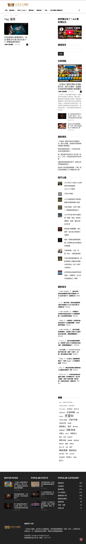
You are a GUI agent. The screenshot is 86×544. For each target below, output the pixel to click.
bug (60, 402)
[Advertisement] (57, 5)
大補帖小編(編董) (8, 44)
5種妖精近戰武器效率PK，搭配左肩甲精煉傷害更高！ (69, 163)
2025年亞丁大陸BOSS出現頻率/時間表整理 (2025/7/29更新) (73, 186)
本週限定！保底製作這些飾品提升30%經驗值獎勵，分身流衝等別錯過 (69, 314)
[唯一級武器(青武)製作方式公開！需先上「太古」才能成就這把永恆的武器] (62, 116)
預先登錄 (61, 454)
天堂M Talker (21, 10)
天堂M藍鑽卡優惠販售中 (56, 10)
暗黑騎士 (62, 426)
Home (6, 15)
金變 (67, 447)
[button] (79, 10)
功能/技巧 (62, 412)
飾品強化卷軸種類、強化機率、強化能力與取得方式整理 (72, 232)
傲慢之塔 (76, 409)
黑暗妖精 (62, 457)
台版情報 (71, 412)
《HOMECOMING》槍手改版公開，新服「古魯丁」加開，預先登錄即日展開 (69, 352)
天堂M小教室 (63, 420)
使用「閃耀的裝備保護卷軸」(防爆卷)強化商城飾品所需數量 (72, 243)
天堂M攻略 (73, 420)
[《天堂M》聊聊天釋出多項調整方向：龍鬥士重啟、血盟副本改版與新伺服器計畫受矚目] (70, 73)
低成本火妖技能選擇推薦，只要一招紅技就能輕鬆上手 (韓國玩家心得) (75, 126)
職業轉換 (70, 440)
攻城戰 (69, 423)
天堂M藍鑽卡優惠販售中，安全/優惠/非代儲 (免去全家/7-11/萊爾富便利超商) (15, 39)
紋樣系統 (69, 437)
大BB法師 (62, 350)
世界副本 (69, 409)
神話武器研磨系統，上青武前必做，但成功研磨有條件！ (69, 150)
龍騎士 (75, 457)
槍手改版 (75, 427)
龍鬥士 (61, 460)
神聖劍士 (73, 433)
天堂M (69, 416)
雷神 (70, 447)
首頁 (6, 10)
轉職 (66, 444)
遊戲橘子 (71, 444)
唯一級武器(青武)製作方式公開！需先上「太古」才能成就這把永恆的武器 (75, 116)
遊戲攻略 (39, 10)
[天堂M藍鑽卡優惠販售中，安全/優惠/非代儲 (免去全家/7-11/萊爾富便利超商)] (16, 29)
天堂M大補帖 (68, 194)
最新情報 (11, 10)
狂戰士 (61, 433)
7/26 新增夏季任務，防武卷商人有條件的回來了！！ (47, 494)
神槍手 (67, 433)
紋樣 (64, 437)
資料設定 (76, 440)
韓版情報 (63, 450)
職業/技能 (62, 440)
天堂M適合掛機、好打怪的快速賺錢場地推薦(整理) (48, 484)
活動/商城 (70, 430)
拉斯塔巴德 (62, 423)
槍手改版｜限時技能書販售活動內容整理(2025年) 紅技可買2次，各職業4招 (68, 293)
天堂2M (61, 416)
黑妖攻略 (72, 454)
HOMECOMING (63, 405)
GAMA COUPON (67, 402)
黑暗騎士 (69, 457)
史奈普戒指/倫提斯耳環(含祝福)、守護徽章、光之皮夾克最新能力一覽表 (72, 275)
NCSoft (71, 405)
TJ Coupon (62, 409)
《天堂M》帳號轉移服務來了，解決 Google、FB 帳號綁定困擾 (69, 361)
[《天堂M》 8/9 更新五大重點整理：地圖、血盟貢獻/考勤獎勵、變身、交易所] (35, 504)
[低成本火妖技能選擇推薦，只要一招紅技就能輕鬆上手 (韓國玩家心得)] (62, 126)
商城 (77, 412)
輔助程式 (61, 444)
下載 (45, 10)
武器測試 (62, 430)
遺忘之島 (61, 447)
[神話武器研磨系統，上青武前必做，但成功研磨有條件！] (8, 496)
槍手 (69, 426)
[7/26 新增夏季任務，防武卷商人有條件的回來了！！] (35, 494)
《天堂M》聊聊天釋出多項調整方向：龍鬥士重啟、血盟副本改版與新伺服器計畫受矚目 (69, 86)
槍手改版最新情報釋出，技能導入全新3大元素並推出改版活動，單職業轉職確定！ (69, 332)
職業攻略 (31, 10)
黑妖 (67, 454)
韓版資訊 (73, 450)
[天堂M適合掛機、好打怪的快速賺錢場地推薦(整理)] (35, 484)
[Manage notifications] (81, 539)
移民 (60, 437)
